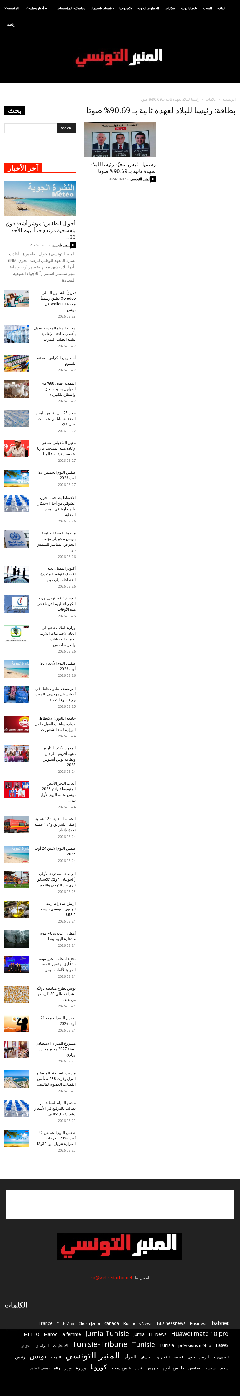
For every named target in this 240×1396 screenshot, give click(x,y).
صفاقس (194, 1368)
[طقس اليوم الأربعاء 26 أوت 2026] (16, 669)
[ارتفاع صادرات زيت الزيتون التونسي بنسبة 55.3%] (16, 909)
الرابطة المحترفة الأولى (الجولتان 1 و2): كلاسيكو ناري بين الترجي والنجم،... (56, 879)
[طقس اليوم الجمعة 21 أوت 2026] (16, 1023)
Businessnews (171, 1323)
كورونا (98, 1367)
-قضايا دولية (189, 8)
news (222, 1345)
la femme (71, 1334)
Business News (137, 1323)
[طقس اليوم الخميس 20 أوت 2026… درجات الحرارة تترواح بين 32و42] (16, 1138)
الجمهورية (221, 1357)
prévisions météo (194, 1345)
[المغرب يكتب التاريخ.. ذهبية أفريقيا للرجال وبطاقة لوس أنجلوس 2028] (16, 753)
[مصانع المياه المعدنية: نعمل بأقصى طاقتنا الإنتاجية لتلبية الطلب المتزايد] (16, 334)
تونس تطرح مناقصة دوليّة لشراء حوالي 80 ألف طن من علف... (56, 994)
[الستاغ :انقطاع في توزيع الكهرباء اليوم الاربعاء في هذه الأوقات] (16, 604)
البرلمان (42, 1345)
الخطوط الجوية (148, 8)
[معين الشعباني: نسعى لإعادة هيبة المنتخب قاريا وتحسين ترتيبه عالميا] (16, 448)
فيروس (152, 1367)
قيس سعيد (121, 1368)
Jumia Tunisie (107, 1333)
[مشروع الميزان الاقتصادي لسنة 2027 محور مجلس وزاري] (16, 1049)
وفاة (57, 1368)
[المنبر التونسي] (120, 58)
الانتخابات (60, 1345)
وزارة (81, 1368)
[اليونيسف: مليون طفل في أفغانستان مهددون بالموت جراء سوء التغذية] (16, 694)
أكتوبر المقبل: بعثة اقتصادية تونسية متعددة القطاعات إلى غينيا (58, 574)
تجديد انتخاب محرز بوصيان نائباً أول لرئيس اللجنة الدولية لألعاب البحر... (55, 964)
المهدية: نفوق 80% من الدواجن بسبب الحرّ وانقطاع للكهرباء (59, 389)
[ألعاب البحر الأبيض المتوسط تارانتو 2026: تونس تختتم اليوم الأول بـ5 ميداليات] (16, 789)
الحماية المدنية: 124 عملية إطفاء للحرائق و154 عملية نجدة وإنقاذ (55, 824)
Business (199, 1323)
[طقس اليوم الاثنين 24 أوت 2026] (16, 854)
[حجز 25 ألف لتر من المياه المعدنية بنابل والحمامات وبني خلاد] (16, 418)
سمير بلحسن (61, 244)
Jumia (139, 1334)
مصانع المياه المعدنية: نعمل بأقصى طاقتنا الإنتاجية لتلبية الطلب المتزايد (55, 334)
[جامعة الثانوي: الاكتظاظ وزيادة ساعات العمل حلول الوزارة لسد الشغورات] (16, 724)
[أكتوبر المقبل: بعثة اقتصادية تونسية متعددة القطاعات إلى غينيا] (16, 574)
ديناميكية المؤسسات (71, 8)
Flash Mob (65, 1323)
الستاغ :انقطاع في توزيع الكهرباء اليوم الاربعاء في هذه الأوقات (56, 604)
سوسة (211, 1367)
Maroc (50, 1334)
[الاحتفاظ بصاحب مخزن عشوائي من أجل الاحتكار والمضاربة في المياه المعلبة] (16, 503)
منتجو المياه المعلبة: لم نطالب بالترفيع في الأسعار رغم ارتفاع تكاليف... (55, 1108)
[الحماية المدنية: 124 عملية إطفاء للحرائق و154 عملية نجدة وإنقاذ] (16, 824)
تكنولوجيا (125, 8)
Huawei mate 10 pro (200, 1334)
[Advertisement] (120, 1204)
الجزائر (26, 1345)
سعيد (224, 1368)
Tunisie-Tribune (100, 1344)
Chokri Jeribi (89, 1323)
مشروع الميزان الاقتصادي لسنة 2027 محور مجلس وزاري (56, 1049)
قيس (138, 1368)
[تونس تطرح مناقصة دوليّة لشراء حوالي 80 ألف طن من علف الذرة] (16, 994)
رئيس (20, 1357)
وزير (68, 1368)
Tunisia (166, 1345)
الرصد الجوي (198, 1357)
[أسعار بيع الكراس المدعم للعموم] (16, 363)
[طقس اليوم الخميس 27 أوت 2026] (16, 478)
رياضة (11, 24)
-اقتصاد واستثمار (102, 8)
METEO (31, 1334)
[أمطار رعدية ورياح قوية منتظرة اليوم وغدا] (16, 939)
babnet (220, 1323)
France (45, 1323)
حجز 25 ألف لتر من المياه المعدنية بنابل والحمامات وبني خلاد (56, 418)
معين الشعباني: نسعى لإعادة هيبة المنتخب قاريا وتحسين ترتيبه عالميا (56, 448)
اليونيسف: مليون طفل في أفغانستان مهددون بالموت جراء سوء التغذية (55, 694)
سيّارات (170, 8)
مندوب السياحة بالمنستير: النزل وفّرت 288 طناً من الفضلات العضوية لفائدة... (55, 1079)
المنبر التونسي (140, 178)
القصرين (163, 1356)
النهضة (56, 1357)
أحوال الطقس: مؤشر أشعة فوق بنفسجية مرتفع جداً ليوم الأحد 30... (41, 230)
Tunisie (143, 1344)
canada (111, 1323)
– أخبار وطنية (37, 8)
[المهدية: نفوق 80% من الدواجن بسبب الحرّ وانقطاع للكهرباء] (16, 389)
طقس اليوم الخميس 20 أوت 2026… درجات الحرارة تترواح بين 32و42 (56, 1138)
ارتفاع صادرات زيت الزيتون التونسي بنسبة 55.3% (58, 909)
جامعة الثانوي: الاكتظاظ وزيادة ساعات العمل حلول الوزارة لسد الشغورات (55, 724)
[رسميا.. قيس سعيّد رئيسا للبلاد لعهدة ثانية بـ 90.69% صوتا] (120, 139)
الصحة (207, 8)
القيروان (146, 1357)
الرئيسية (13, 8)
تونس (38, 1356)
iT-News (158, 1334)
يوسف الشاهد (40, 1368)
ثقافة (221, 8)
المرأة (130, 1356)
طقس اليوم (173, 1368)
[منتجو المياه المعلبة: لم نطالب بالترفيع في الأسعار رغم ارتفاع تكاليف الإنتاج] (16, 1108)
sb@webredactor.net (111, 1278)
